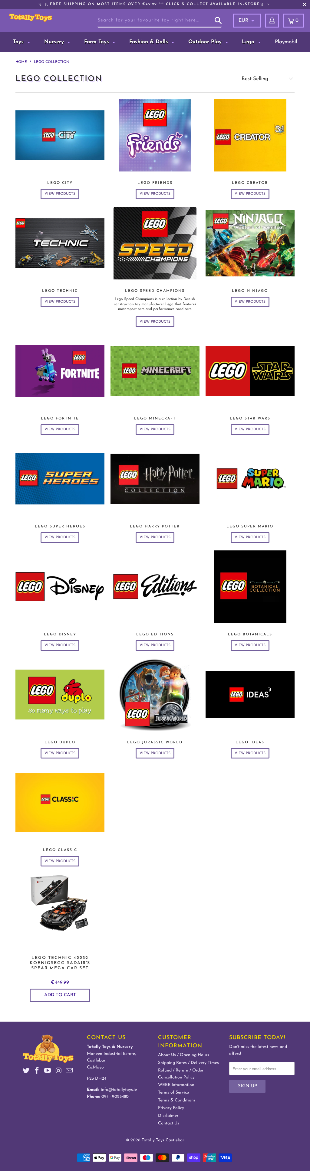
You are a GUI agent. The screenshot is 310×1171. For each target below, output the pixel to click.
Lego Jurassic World (155, 708)
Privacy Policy (171, 1108)
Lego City (59, 149)
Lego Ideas (250, 708)
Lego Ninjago (250, 257)
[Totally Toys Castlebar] (30, 18)
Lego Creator (250, 149)
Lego (249, 41)
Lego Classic (59, 816)
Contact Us (168, 1123)
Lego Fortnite (59, 384)
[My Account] (272, 21)
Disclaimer (168, 1116)
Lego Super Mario (250, 492)
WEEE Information (176, 1085)
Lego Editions (155, 600)
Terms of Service (173, 1092)
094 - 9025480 (115, 1096)
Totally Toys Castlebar (163, 1140)
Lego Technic (59, 257)
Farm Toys (97, 41)
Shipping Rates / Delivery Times (188, 1063)
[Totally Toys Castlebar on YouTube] (47, 1071)
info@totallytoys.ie (119, 1090)
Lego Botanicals (250, 600)
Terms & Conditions (177, 1100)
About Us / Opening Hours (183, 1055)
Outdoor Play (205, 41)
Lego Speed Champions (155, 267)
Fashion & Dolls (149, 41)
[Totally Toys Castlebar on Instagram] (58, 1071)
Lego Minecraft (155, 384)
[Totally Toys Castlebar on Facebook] (36, 1071)
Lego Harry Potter (155, 492)
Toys (19, 41)
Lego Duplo (59, 708)
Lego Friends (155, 149)
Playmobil (286, 41)
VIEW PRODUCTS (60, 194)
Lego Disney (59, 600)
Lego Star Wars (250, 384)
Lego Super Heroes (59, 492)
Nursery (55, 41)
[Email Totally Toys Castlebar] (69, 1071)
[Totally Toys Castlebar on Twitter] (26, 1071)
